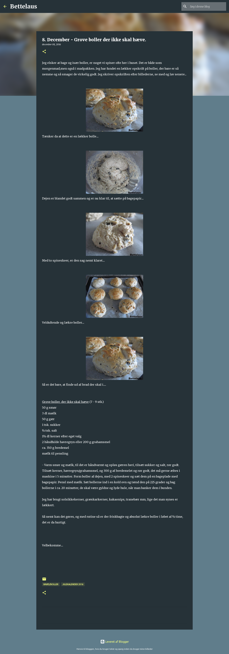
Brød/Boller (50, 584)
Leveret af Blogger (117, 641)
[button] (44, 51)
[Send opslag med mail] (44, 580)
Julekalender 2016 (72, 584)
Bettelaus (23, 6)
